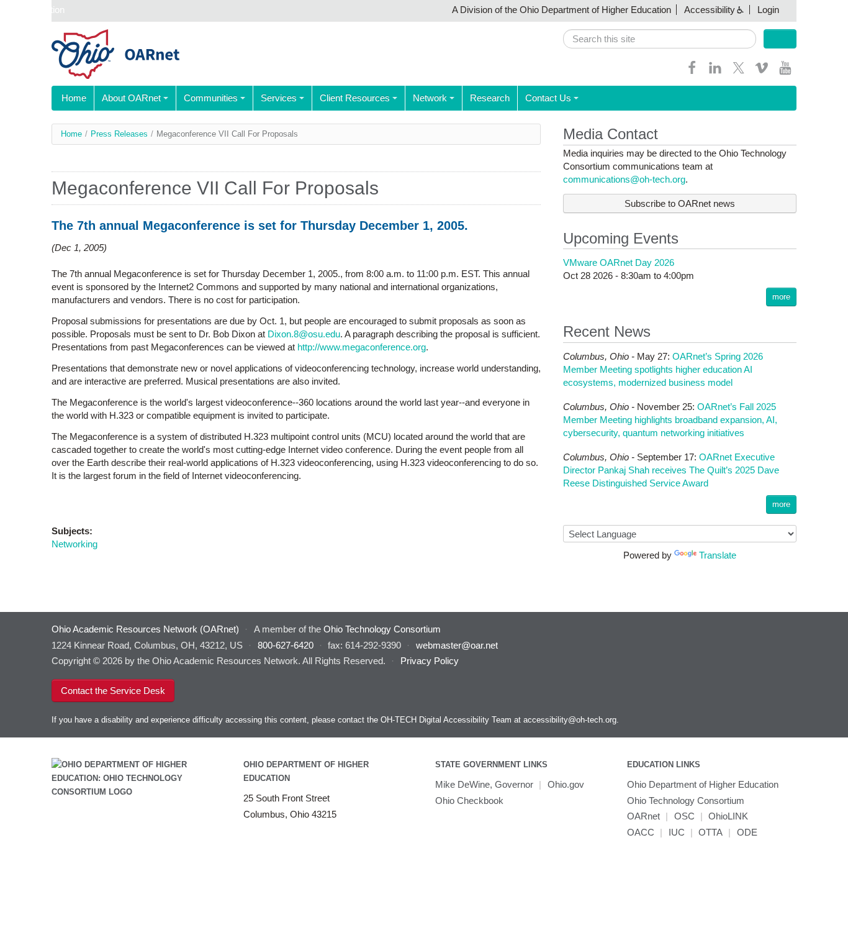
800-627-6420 (285, 645)
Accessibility (709, 9)
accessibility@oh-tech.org (569, 719)
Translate (717, 555)
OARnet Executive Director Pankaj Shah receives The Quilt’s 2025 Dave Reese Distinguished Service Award (671, 470)
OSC (684, 816)
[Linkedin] (715, 71)
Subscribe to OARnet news (680, 203)
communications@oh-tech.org (624, 179)
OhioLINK (728, 816)
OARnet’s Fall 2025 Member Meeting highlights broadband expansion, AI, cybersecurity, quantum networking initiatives (670, 419)
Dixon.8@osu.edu (304, 334)
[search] (659, 38)
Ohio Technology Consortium (685, 800)
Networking (74, 544)
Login (768, 9)
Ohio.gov (566, 784)
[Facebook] (692, 71)
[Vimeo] (762, 71)
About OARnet (131, 98)
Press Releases (119, 134)
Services (279, 98)
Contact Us (548, 98)
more (781, 296)
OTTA (710, 832)
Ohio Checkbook (469, 800)
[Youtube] (785, 71)
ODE (747, 832)
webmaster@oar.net (457, 645)
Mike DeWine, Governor (484, 784)
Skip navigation (34, 9)
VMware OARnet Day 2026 (618, 262)
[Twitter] (739, 71)
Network (430, 98)
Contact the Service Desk (113, 690)
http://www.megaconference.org (361, 347)
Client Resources (355, 98)
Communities (211, 98)
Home (73, 98)
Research (490, 98)
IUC (677, 832)
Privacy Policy (429, 660)
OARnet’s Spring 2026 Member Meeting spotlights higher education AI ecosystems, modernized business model (663, 369)
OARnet (643, 816)
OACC (640, 832)
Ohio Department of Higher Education (702, 784)
